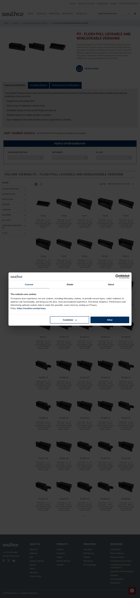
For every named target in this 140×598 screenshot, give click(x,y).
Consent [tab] (29, 284)
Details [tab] (70, 284)
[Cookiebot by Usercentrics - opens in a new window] (117, 276)
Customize (68, 320)
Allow (110, 320)
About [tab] (111, 284)
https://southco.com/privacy (31, 308)
